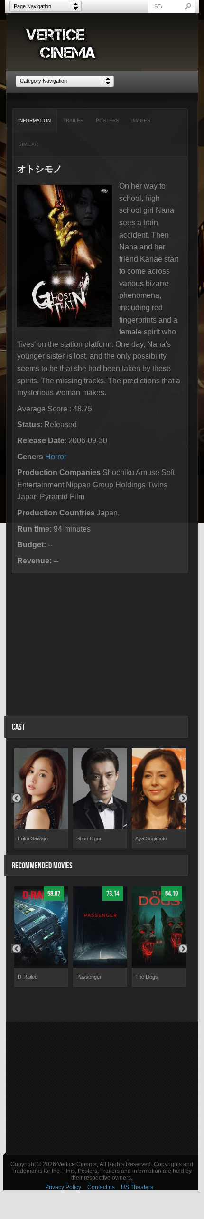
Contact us (101, 1187)
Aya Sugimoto (151, 838)
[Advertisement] (102, 1088)
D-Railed (27, 977)
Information (34, 120)
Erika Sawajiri (33, 838)
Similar (28, 144)
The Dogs (146, 977)
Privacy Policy (63, 1187)
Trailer (73, 120)
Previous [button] (16, 798)
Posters (107, 120)
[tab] (34, 121)
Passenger (89, 977)
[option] (41, 798)
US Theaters (137, 1187)
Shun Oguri (89, 838)
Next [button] (182, 798)
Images (140, 120)
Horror (55, 457)
